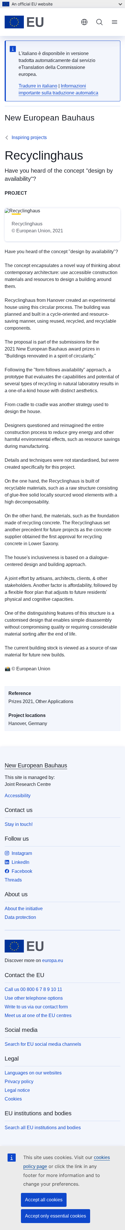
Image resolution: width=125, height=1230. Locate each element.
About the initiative (24, 908)
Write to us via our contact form (36, 1006)
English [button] (84, 22)
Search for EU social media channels (43, 1044)
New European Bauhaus (36, 765)
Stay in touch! (19, 824)
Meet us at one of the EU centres (38, 1015)
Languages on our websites (33, 1072)
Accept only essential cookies (55, 1215)
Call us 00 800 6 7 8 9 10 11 (33, 989)
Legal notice (17, 1090)
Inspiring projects (29, 137)
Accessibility (18, 795)
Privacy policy (19, 1081)
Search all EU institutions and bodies (43, 1127)
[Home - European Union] (40, 22)
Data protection (20, 917)
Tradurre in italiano (38, 85)
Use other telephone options (34, 998)
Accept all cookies (44, 1199)
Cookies (13, 1098)
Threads (13, 879)
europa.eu (52, 960)
